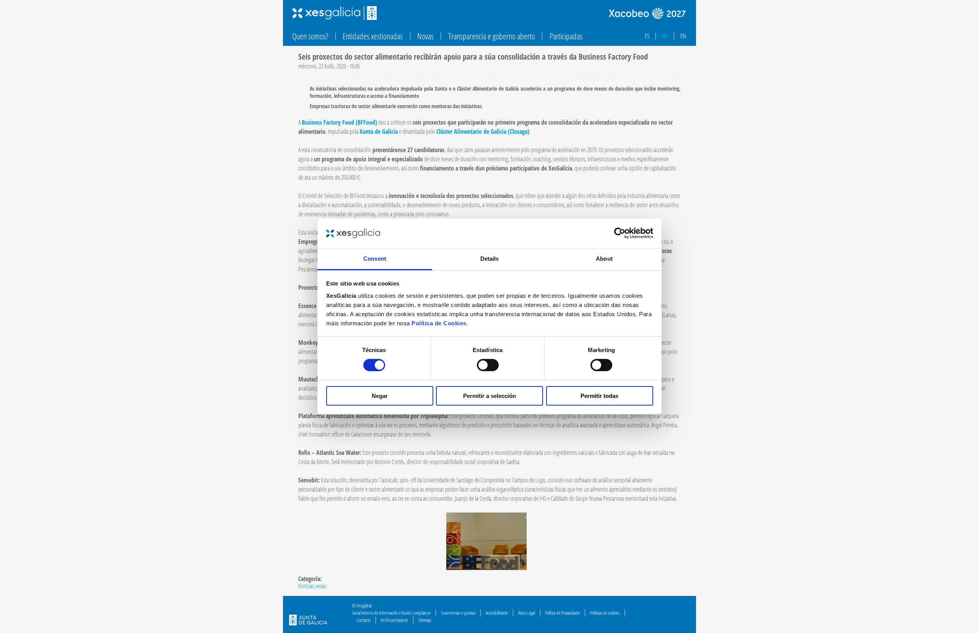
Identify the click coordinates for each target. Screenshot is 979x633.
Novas (425, 36)
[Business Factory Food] (486, 568)
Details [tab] (489, 258)
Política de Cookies (439, 323)
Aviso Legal (526, 612)
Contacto (364, 620)
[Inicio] (335, 13)
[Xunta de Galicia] (308, 621)
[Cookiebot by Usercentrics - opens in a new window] (619, 233)
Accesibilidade (497, 612)
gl (665, 36)
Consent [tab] (374, 258)
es (647, 36)
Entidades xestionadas (373, 36)
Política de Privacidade (562, 612)
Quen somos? (310, 36)
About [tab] (604, 258)
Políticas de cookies (605, 612)
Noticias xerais (312, 586)
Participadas (566, 36)
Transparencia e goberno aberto (491, 36)
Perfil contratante (394, 620)
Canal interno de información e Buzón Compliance (391, 612)
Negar (380, 396)
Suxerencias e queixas (458, 612)
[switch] (488, 365)
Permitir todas (599, 396)
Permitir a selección (489, 396)
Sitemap (424, 620)
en (683, 36)
